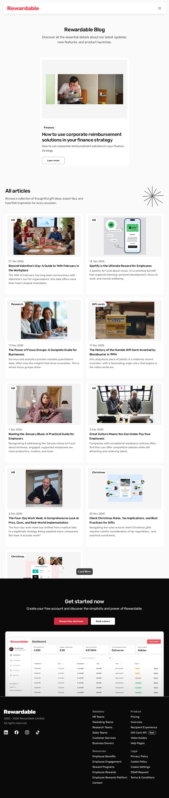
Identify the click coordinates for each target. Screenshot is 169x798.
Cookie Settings (140, 766)
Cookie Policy (139, 761)
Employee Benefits (104, 756)
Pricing (135, 716)
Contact (97, 782)
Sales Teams (99, 732)
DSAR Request (140, 772)
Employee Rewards (104, 772)
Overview (136, 722)
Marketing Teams (102, 722)
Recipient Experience (144, 727)
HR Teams (98, 716)
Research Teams (102, 727)
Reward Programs (103, 766)
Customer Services (104, 737)
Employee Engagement (106, 761)
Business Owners (103, 743)
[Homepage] (23, 8)
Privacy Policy (139, 756)
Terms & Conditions (142, 777)
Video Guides (139, 737)
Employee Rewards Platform (109, 777)
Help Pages (138, 743)
